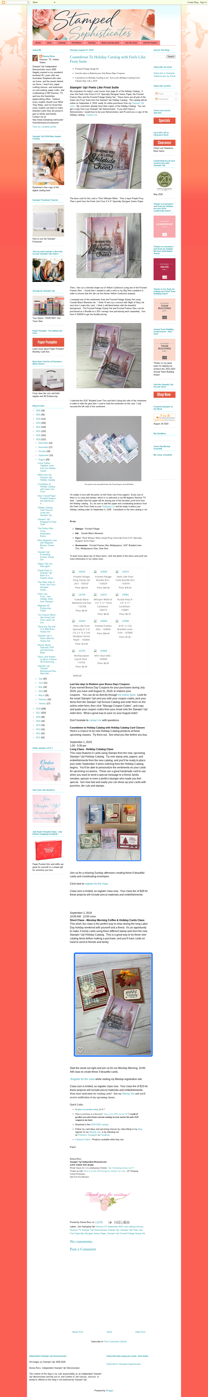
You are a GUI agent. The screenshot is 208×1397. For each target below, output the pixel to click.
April (41, 691)
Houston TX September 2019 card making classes (119, 1226)
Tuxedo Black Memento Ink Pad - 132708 (81, 603)
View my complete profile (44, 127)
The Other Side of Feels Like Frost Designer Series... (46, 586)
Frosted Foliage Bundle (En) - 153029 (103, 580)
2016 (38, 717)
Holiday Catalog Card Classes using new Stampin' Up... (45, 511)
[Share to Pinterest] (128, 1222)
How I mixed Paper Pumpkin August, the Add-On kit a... (47, 500)
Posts (160, 93)
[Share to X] (122, 1222)
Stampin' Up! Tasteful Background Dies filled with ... (47, 670)
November (44, 447)
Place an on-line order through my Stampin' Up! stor (104, 1171)
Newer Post (77, 1332)
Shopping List (108, 506)
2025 (38, 414)
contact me (95, 720)
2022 (38, 427)
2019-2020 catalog (99, 1124)
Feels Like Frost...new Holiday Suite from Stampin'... (46, 598)
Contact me (91, 115)
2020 (38, 435)
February (43, 699)
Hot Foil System (150, 43)
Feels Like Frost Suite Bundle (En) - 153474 (125, 580)
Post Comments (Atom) (115, 1341)
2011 (38, 737)
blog (140, 1129)
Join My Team (131, 43)
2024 (38, 419)
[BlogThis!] (118, 1222)
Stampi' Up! (113, 1230)
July (41, 678)
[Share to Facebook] (125, 1222)
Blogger (109, 1390)
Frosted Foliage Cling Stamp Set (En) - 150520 (81, 580)
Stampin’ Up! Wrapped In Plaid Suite (47, 522)
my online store (126, 694)
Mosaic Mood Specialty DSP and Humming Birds (46, 649)
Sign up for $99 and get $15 (116, 1114)
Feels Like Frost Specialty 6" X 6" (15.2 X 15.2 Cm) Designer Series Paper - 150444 (81, 632)
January (43, 703)
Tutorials (92, 43)
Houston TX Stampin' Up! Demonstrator (88, 1230)
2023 (38, 423)
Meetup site (94, 1132)
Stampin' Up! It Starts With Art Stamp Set (46, 638)
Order (49, 43)
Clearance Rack (82, 1139)
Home (38, 43)
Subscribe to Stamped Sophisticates (123, 1364)
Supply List (77, 675)
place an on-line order (88, 1109)
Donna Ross (49, 56)
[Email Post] (109, 1222)
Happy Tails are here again (45, 565)
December (44, 443)
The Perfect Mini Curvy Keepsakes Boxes (45, 532)
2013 (38, 729)
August (42, 459)
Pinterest (82, 1135)
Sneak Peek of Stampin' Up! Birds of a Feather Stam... (46, 574)
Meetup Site (128, 1093)
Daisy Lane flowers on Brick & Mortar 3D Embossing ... (47, 659)
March (42, 695)
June (41, 683)
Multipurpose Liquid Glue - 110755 (81, 659)
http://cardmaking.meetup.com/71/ (121, 1168)
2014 (38, 725)
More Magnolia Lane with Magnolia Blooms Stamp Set (47, 544)
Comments (162, 99)
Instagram (92, 1135)
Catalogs (62, 43)
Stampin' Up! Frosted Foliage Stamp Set (126, 1233)
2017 (38, 713)
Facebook (105, 1135)
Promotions (77, 43)
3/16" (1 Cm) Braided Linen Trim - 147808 (125, 629)
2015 (38, 721)
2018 (38, 708)
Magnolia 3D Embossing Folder (44, 608)
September (44, 455)
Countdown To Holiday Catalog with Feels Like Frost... (46, 488)
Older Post (140, 1332)
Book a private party (110, 43)
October (43, 451)
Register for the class (83, 1079)
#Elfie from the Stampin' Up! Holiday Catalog (46, 477)
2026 (38, 410)
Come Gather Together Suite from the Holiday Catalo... (47, 467)
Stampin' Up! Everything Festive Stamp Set (46, 556)
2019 (38, 439)
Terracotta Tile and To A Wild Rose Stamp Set (46, 629)
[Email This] (115, 1222)
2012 (38, 733)
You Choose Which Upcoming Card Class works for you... (47, 619)
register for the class (96, 883)
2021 (38, 431)
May (41, 687)
